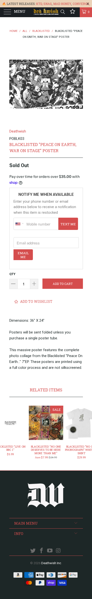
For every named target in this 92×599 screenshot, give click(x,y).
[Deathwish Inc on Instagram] (58, 551)
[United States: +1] (19, 224)
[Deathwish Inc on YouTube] (50, 551)
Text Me (68, 224)
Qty (12, 274)
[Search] (62, 12)
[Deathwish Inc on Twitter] (33, 551)
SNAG (47, 4)
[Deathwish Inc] (46, 12)
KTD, (39, 4)
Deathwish (17, 131)
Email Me (23, 255)
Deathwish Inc (51, 563)
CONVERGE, (81, 4)
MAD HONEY (62, 4)
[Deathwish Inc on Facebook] (41, 551)
